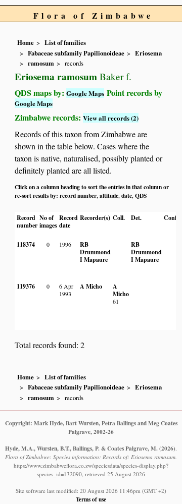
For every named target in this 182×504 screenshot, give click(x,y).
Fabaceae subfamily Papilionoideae (76, 53)
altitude (109, 195)
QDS (141, 195)
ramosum (41, 63)
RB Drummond (95, 248)
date (126, 195)
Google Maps (85, 93)
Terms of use (91, 499)
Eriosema (148, 53)
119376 (26, 286)
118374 (26, 244)
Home (25, 42)
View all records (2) (111, 118)
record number (78, 195)
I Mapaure (94, 259)
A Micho (91, 286)
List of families (65, 42)
